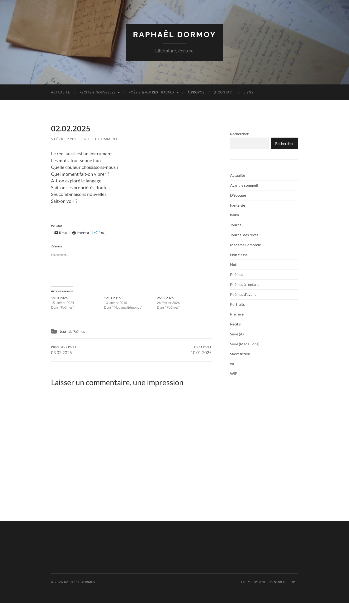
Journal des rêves (244, 234)
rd (87, 139)
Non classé (239, 254)
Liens (248, 92)
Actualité (60, 92)
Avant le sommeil (244, 185)
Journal (65, 331)
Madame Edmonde (245, 244)
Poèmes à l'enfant (244, 284)
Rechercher (239, 133)
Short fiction (240, 354)
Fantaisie (237, 205)
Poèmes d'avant (243, 294)
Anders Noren (272, 582)
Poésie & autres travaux (151, 92)
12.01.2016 (112, 298)
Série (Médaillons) (244, 344)
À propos (196, 92)
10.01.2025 (201, 350)
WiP (233, 373)
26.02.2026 (165, 298)
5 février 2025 (65, 139)
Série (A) (237, 334)
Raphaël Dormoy (174, 34)
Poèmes (79, 331)
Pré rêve (237, 314)
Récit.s (235, 324)
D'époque (238, 195)
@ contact (224, 92)
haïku (234, 215)
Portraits (237, 304)
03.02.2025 (63, 350)
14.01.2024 (59, 298)
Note (234, 264)
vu (232, 363)
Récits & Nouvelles (98, 92)
